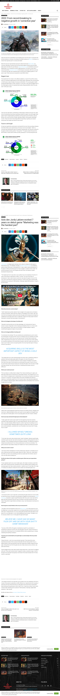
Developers (6, 159)
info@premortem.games (28, 690)
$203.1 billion (31, 63)
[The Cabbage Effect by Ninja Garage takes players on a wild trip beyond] (43, 34)
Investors (17, 159)
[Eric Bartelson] (2, 24)
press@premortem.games (32, 688)
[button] (57, 10)
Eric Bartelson (6, 24)
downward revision (13, 69)
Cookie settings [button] (50, 693)
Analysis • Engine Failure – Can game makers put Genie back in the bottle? (32, 203)
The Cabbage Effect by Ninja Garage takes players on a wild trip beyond (52, 33)
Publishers (25, 159)
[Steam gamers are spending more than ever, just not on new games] (7, 197)
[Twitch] (51, 686)
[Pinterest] (15, 27)
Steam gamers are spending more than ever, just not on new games (52, 20)
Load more (49, 44)
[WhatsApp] (18, 27)
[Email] (26, 27)
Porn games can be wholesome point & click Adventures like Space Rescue (52, 39)
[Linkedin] (54, 1)
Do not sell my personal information (10, 694)
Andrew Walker (44, 56)
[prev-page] (2, 207)
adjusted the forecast (22, 66)
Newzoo (30, 59)
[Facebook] (51, 1)
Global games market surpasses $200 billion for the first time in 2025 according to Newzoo (19, 203)
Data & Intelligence (7, 13)
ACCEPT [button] (56, 693)
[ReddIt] (23, 27)
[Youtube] (58, 1)
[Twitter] (56, 1)
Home (2, 13)
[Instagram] (53, 1)
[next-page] (4, 207)
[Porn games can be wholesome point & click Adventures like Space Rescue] (43, 40)
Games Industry (12, 159)
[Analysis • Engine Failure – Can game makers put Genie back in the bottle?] (33, 197)
